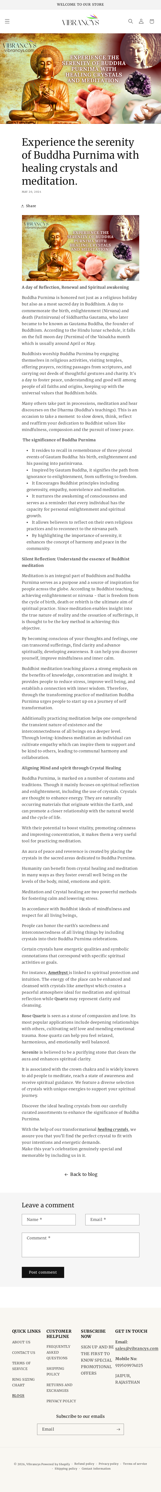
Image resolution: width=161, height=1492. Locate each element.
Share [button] (31, 206)
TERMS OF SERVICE (21, 1366)
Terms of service (135, 1463)
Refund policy (84, 1463)
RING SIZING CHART (23, 1382)
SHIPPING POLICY (55, 1371)
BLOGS (18, 1395)
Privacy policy (109, 1463)
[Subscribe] (118, 1429)
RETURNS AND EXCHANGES (60, 1388)
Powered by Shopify (55, 1464)
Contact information (96, 1468)
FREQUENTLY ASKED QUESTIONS (58, 1352)
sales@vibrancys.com (136, 1348)
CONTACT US (23, 1352)
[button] (7, 21)
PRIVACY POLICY (61, 1401)
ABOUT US (21, 1342)
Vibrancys (33, 1464)
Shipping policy (66, 1468)
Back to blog (83, 1174)
